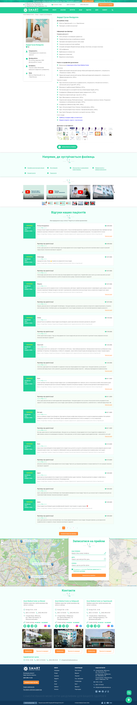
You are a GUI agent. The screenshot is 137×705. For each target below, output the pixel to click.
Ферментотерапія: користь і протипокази (71, 120)
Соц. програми (79, 678)
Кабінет (104, 10)
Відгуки (88, 10)
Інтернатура (78, 681)
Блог (76, 684)
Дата (73, 557)
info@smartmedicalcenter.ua (69, 660)
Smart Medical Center (28, 14)
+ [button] (2, 541)
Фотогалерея (46, 646)
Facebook (49, 625)
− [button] (2, 543)
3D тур (28, 646)
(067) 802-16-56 (28, 678)
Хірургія (72, 10)
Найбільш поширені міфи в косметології (70, 117)
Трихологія (53, 173)
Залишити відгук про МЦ (31, 682)
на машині (45, 622)
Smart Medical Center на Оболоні (34, 601)
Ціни (96, 10)
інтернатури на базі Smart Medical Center (77, 65)
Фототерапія (53, 168)
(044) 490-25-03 (84, 4)
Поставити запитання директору (32, 689)
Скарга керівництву (28, 687)
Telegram (32, 625)
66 (28, 47)
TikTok (106, 691)
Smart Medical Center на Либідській (67, 601)
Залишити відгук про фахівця (68, 533)
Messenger (35, 625)
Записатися (28, 651)
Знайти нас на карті (129, 700)
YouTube (100, 691)
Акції (80, 10)
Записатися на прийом (105, 4)
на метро (37, 622)
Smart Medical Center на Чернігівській (99, 601)
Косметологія (31, 173)
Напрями (45, 10)
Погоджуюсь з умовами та (87, 570)
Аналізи (63, 10)
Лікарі (54, 10)
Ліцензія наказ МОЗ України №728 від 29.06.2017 (51, 702)
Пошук (112, 10)
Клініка (74, 563)
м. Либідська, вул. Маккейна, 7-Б (34, 4)
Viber (28, 625)
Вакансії (77, 686)
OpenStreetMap (133, 585)
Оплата (56, 689)
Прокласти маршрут (42, 651)
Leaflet (128, 585)
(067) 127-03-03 (71, 4)
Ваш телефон (76, 551)
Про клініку (78, 670)
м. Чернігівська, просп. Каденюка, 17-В (36, 6)
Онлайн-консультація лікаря (35, 168)
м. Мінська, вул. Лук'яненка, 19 (33, 3)
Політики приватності (93, 569)
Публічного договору (79, 571)
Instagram (45, 625)
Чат (24, 625)
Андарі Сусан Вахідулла (46, 14)
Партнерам (78, 689)
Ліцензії (77, 676)
